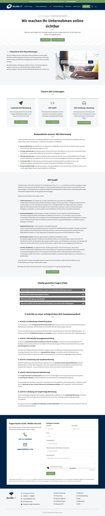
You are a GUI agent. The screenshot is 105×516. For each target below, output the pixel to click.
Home (39, 16)
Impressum (51, 512)
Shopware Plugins (60, 501)
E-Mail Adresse (50, 440)
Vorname (48, 425)
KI (50, 6)
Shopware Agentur (60, 498)
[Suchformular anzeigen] (92, 6)
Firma (47, 433)
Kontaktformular (27, 501)
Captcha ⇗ (92, 469)
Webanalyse (81, 501)
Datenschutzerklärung (27, 479)
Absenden (51, 473)
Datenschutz (58, 512)
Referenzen (77, 6)
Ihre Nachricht (50, 455)
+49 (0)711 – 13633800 (29, 496)
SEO (79, 498)
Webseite (68, 6)
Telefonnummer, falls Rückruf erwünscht (57, 448)
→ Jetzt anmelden (70, 1)
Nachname (75, 425)
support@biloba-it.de (29, 499)
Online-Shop (59, 185)
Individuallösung (58, 6)
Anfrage (86, 6)
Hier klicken (73, 468)
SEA (79, 504)
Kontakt (45, 512)
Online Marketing (46, 16)
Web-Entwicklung (60, 493)
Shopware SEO (59, 504)
